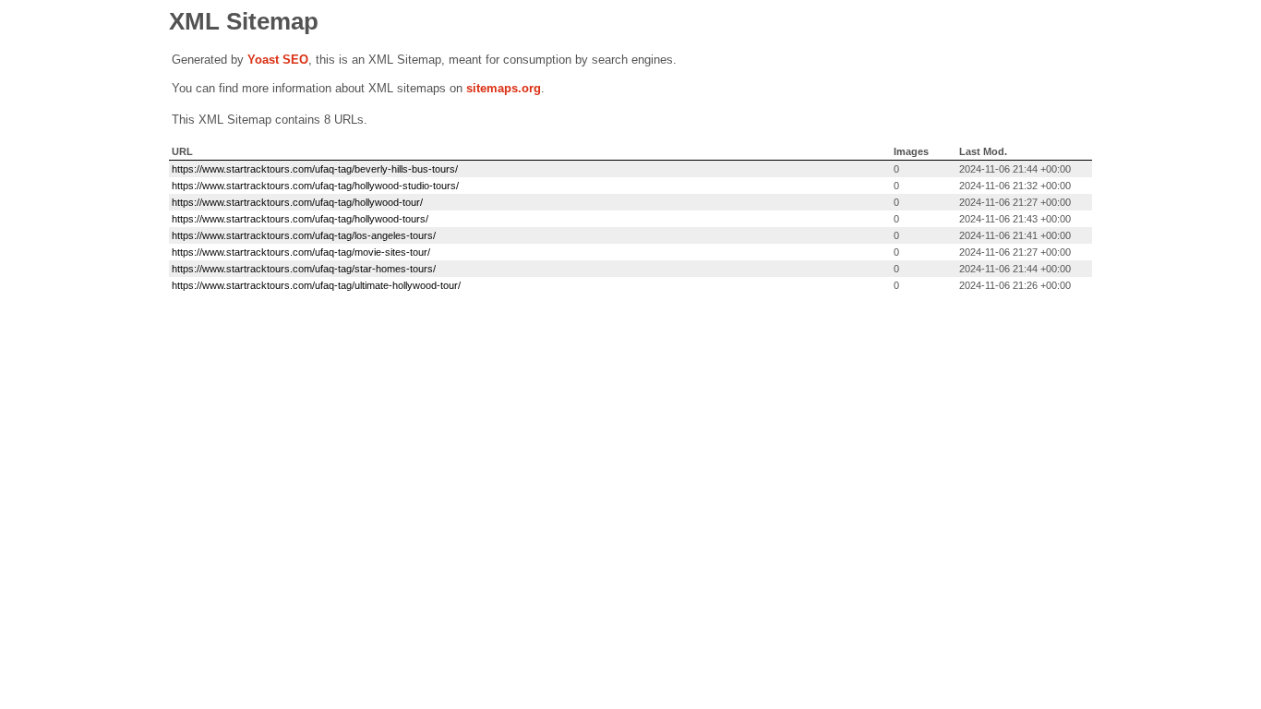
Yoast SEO (277, 59)
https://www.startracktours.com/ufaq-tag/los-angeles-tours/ (304, 235)
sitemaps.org (503, 88)
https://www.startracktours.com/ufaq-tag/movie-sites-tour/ (301, 252)
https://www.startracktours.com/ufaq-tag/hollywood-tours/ (300, 218)
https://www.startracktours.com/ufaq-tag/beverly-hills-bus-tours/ (315, 168)
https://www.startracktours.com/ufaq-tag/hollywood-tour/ (297, 202)
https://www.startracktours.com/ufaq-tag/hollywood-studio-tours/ (315, 185)
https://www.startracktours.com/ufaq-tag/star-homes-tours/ (304, 268)
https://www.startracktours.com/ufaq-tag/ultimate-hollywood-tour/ (316, 285)
